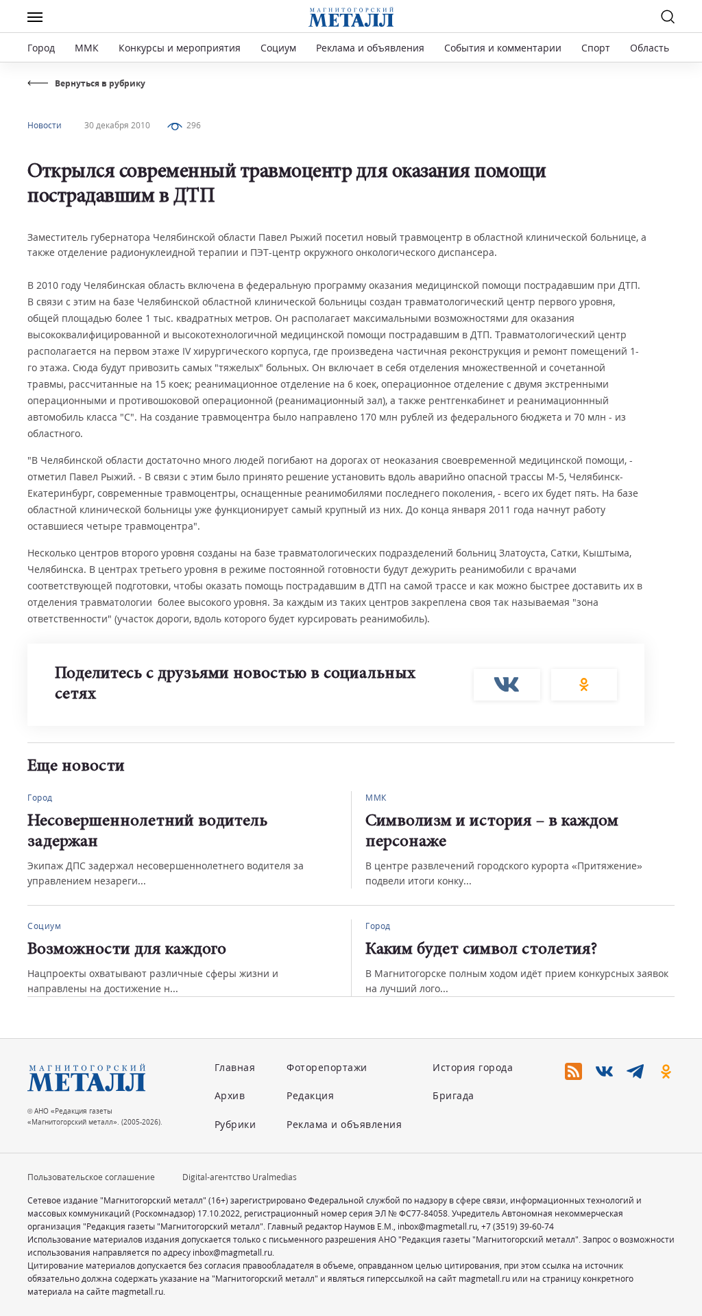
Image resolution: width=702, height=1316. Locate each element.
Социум (278, 47)
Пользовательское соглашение (91, 1177)
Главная (235, 1067)
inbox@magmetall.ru (437, 1226)
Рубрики (235, 1124)
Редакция (310, 1095)
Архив (230, 1095)
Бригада (453, 1095)
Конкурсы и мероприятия (181, 47)
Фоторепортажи (327, 1067)
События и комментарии (502, 47)
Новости (44, 125)
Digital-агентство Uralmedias (239, 1177)
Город (41, 47)
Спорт (595, 47)
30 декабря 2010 (117, 125)
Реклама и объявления (370, 47)
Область (649, 47)
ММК (87, 47)
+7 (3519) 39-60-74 (517, 1226)
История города (473, 1067)
